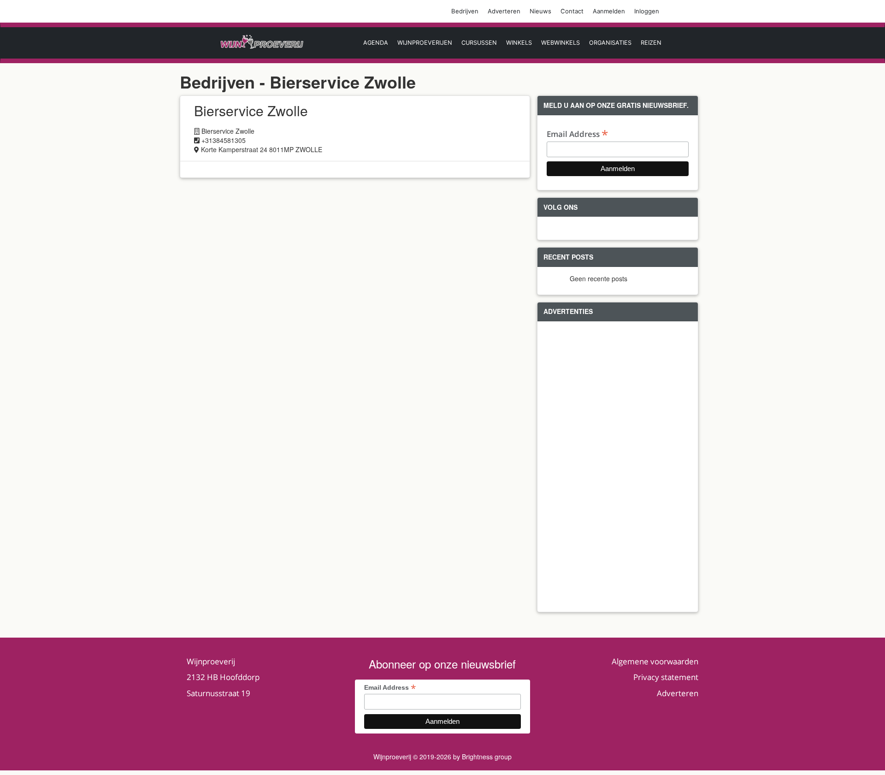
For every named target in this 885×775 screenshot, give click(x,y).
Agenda (375, 42)
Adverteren (504, 11)
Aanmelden (609, 11)
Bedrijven (464, 11)
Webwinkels (560, 42)
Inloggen (646, 11)
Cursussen (479, 42)
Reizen (651, 42)
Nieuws (540, 11)
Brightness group (487, 756)
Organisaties (610, 42)
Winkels (519, 42)
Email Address (577, 133)
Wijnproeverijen (424, 42)
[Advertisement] (617, 466)
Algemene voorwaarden (655, 661)
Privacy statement (665, 677)
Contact (572, 11)
